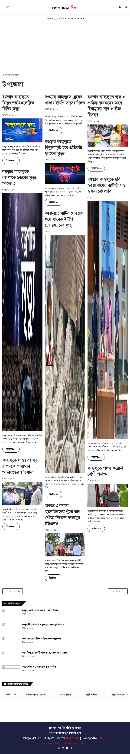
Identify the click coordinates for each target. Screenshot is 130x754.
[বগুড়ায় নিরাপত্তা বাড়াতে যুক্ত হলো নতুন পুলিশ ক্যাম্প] (11, 629)
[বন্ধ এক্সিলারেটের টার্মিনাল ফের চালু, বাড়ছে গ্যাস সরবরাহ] (11, 657)
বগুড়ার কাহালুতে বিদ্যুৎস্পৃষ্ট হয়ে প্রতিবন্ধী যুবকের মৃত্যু (63, 147)
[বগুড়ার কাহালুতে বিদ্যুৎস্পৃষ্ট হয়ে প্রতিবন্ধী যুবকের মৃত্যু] (65, 173)
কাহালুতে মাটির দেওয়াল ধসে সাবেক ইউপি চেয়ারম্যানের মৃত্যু (64, 219)
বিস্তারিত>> (11, 160)
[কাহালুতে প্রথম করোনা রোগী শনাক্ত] (108, 495)
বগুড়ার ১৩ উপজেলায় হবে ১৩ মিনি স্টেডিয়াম (40, 610)
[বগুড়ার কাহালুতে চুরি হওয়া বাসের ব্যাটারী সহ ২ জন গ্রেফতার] (108, 320)
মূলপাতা (7, 75)
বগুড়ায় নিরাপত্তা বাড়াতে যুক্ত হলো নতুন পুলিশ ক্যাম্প (43, 624)
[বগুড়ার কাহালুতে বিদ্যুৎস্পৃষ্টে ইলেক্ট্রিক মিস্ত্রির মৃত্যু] (22, 130)
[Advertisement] (65, 47)
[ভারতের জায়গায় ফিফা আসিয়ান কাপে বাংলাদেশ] (11, 643)
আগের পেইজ (15, 591)
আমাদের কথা (47, 743)
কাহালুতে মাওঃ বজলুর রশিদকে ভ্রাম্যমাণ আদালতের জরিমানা (20, 466)
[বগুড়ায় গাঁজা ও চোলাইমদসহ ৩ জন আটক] (11, 671)
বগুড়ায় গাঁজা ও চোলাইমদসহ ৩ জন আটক (39, 667)
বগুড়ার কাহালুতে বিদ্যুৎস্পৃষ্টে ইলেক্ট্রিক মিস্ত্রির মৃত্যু (18, 103)
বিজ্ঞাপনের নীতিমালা (70, 743)
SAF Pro (102, 738)
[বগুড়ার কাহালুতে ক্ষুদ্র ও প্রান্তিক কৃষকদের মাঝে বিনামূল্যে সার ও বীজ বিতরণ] (108, 136)
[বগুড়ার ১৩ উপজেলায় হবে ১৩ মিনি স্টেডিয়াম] (11, 615)
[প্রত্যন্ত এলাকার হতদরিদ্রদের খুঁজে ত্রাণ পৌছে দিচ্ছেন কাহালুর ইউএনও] (65, 544)
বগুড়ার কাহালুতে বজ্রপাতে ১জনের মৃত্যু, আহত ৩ (19, 177)
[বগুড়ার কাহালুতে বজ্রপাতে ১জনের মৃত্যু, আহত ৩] (22, 312)
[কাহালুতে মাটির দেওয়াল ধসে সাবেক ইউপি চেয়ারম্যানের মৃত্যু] (65, 354)
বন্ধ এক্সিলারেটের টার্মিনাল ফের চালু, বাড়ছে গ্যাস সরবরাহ (44, 652)
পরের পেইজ (115, 591)
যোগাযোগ (84, 743)
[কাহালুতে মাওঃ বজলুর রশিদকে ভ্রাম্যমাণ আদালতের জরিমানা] (22, 493)
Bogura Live (72, 738)
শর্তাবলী (58, 743)
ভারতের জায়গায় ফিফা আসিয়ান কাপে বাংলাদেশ (41, 638)
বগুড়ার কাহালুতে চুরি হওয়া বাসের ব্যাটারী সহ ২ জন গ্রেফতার (106, 185)
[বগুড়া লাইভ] (65, 7)
